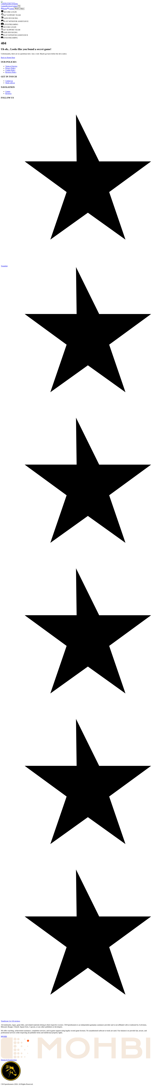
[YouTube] (76, 109)
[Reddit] (76, 107)
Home (5, 9)
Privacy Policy (10, 68)
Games (11, 9)
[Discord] (76, 104)
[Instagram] (76, 115)
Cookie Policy (10, 70)
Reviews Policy (10, 72)
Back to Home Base (8, 58)
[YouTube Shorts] (76, 111)
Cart (17, 9)
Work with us (10, 83)
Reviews (8, 93)
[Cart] (19, 6)
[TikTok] (76, 113)
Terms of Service (11, 66)
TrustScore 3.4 (10, 1021)
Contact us (9, 81)
